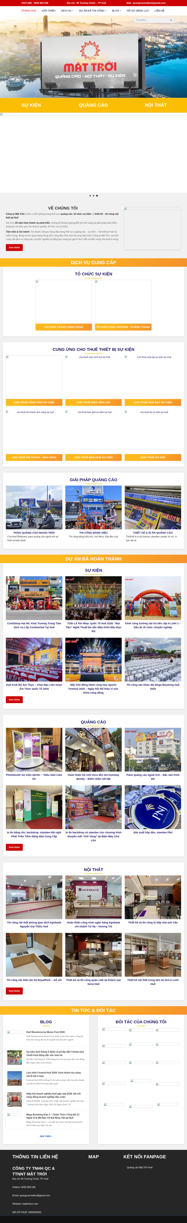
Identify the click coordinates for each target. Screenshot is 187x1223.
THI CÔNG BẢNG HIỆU (93, 532)
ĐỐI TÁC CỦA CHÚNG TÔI (141, 1022)
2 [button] (93, 196)
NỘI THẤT (156, 105)
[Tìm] (171, 20)
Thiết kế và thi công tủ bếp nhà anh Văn (153, 922)
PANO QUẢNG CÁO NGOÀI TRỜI (34, 532)
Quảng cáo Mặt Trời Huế (140, 1167)
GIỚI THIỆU (49, 10)
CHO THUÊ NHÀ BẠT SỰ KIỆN (153, 402)
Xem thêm (14, 247)
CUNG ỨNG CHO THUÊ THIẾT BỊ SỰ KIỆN (93, 349)
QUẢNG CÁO (93, 105)
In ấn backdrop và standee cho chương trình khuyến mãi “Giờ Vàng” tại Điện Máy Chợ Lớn (93, 836)
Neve (15, 1219)
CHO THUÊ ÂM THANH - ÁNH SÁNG (34, 457)
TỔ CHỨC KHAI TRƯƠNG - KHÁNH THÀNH (123, 327)
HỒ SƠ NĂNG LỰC (138, 10)
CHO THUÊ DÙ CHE (153, 457)
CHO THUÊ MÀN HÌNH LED (93, 402)
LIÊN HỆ (159, 10)
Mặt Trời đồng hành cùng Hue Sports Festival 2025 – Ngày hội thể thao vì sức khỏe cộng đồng (93, 688)
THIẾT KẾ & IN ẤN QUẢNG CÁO (153, 532)
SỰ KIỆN (31, 105)
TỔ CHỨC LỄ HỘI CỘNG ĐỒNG (63, 327)
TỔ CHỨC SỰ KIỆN (93, 274)
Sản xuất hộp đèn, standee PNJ (153, 832)
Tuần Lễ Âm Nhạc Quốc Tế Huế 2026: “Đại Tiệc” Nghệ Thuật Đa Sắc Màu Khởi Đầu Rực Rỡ (93, 627)
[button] (72, 10)
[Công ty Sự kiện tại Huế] (93, 153)
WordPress (36, 1219)
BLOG (46, 1022)
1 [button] (90, 196)
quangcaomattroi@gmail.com (35, 1195)
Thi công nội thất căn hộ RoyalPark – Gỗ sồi (34, 980)
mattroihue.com (30, 1204)
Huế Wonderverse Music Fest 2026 (45, 1032)
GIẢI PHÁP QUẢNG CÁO (93, 480)
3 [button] (97, 196)
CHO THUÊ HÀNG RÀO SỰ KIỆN (34, 402)
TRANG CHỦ (28, 10)
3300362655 (34, 1212)
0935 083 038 (28, 1187)
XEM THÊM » (46, 1136)
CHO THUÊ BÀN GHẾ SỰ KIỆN (93, 457)
